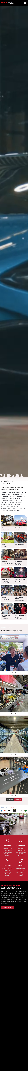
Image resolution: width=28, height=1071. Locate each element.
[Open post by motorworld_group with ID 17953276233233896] (14, 652)
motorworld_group (14, 635)
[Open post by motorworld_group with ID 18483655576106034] (14, 693)
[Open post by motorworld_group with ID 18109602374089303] (14, 775)
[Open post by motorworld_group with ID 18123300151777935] (14, 734)
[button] (25, 2)
